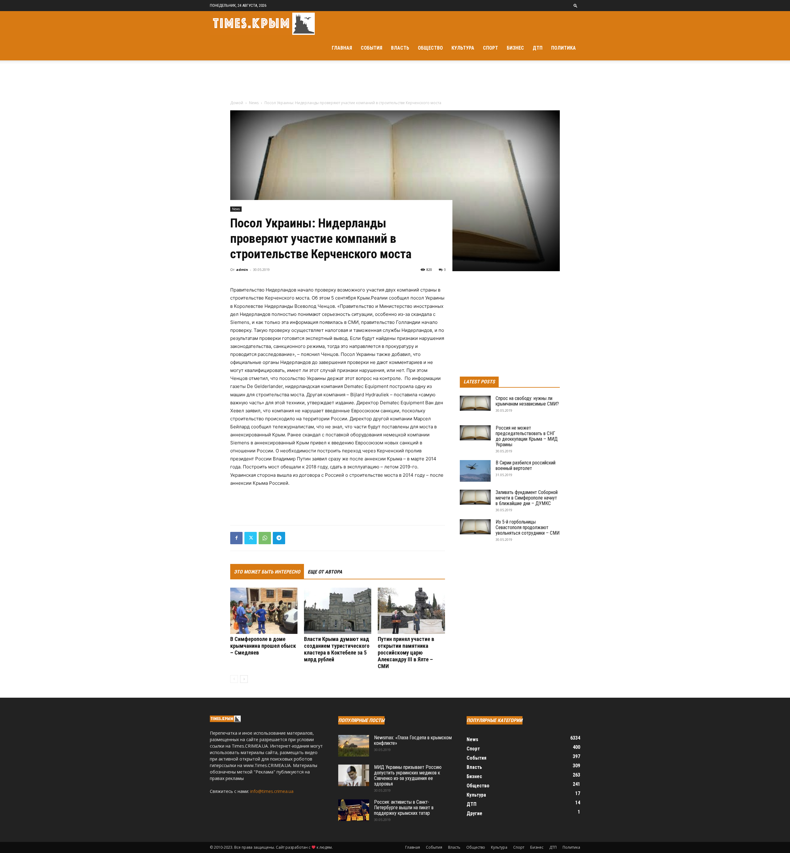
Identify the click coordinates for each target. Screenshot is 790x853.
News (254, 102)
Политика (563, 48)
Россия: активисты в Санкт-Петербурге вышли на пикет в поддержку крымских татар (404, 807)
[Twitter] (250, 538)
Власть (400, 48)
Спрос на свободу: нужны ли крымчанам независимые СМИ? (527, 401)
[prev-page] (234, 679)
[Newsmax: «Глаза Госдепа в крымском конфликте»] (353, 746)
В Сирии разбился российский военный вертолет (525, 465)
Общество (430, 48)
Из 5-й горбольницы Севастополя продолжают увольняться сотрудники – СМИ (527, 527)
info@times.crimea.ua (271, 791)
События (371, 48)
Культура (462, 48)
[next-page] (244, 679)
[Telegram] (279, 538)
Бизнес (515, 48)
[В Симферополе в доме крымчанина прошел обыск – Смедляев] (263, 611)
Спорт (490, 48)
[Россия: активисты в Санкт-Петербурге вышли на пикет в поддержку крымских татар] (353, 810)
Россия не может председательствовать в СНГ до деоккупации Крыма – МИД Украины (527, 436)
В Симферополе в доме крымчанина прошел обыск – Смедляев (263, 646)
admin (242, 269)
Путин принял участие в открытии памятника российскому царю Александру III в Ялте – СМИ (406, 652)
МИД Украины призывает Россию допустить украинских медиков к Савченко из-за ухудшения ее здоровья (408, 775)
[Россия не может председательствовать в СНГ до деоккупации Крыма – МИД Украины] (475, 432)
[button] (575, 5)
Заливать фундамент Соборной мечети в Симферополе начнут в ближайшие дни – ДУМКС (527, 497)
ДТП (538, 48)
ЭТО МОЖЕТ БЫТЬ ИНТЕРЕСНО (267, 572)
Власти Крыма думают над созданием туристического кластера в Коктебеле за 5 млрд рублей (336, 649)
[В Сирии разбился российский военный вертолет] (475, 471)
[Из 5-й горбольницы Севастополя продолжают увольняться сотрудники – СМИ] (475, 526)
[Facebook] (236, 538)
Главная (342, 48)
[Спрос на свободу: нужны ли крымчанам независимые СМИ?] (475, 403)
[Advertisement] (395, 82)
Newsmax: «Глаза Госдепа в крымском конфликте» (413, 740)
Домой (236, 102)
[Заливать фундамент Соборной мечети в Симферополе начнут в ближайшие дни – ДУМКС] (475, 497)
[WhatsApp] (265, 538)
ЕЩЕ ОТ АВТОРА (325, 572)
